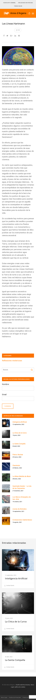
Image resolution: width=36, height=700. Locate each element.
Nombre (5, 384)
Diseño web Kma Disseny (23, 685)
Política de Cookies (28, 697)
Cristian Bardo (10, 585)
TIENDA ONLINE (18, 6)
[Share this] (4, 35)
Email (4, 394)
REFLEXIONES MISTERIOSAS (25, 2)
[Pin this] (19, 35)
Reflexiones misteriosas (12, 360)
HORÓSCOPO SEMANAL (9, 2)
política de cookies (20, 687)
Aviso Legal (4, 697)
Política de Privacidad (15, 697)
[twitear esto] (7, 35)
